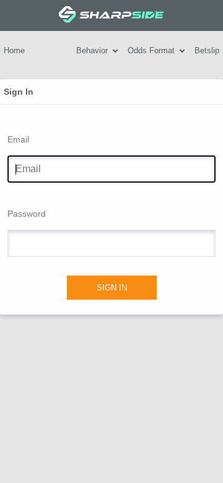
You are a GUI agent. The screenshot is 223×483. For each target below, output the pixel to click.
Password (26, 214)
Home (14, 50)
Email (18, 139)
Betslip (207, 50)
